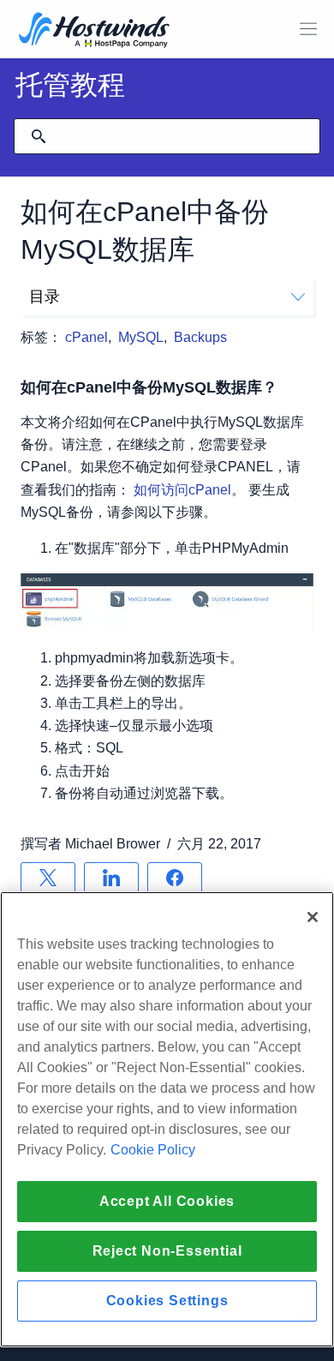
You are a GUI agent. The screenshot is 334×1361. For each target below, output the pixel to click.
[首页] (94, 31)
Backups (200, 337)
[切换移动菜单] (308, 29)
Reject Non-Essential (167, 1251)
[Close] (312, 917)
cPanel (86, 337)
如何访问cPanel (182, 490)
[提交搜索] (39, 136)
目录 (44, 296)
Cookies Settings (167, 1300)
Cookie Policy (152, 1149)
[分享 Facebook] (174, 877)
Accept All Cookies (167, 1201)
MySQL (141, 337)
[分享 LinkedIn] (111, 877)
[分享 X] (48, 877)
